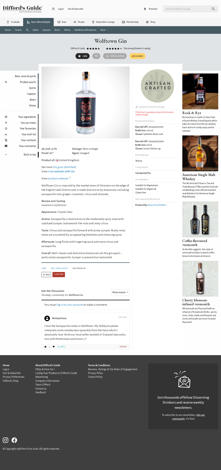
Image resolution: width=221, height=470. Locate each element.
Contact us (40, 388)
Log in (6, 369)
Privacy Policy (95, 373)
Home (43, 268)
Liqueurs (31, 93)
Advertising (41, 376)
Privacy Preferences (13, 376)
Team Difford (42, 384)
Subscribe (59, 274)
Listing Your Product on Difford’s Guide (56, 373)
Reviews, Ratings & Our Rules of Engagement (112, 369)
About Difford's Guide (47, 365)
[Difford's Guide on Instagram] (7, 440)
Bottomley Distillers (157, 205)
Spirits (32, 88)
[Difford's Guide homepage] (22, 9)
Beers (33, 99)
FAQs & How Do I (45, 369)
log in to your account (69, 304)
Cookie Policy (95, 376)
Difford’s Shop (10, 380)
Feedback (40, 392)
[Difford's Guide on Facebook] (16, 440)
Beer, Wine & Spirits (59, 268)
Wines (32, 105)
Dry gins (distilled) (64, 167)
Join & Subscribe (12, 373)
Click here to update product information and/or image (154, 113)
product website (58, 178)
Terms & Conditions (99, 365)
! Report (123, 347)
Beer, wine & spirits (25, 76)
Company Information (47, 380)
